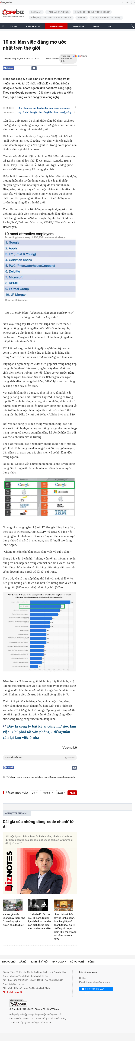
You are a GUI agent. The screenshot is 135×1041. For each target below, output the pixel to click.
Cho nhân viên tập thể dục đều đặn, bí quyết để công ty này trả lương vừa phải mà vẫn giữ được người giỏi (70, 108)
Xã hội (23, 961)
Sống (91, 961)
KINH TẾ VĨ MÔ (33, 26)
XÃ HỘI (14, 26)
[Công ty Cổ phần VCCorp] (18, 1003)
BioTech (81, 17)
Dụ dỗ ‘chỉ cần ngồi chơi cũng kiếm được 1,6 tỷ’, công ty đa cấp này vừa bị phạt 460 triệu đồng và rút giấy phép (73, 112)
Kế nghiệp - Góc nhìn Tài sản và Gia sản (51, 17)
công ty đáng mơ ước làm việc (32, 777)
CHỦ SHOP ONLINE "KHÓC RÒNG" (92, 12)
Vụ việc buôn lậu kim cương (106, 17)
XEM (72, 792)
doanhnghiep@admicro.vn (98, 982)
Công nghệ (77, 961)
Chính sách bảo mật (12, 992)
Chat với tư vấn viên (94, 989)
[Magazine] (6, 2)
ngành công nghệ (66, 777)
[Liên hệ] (34, 68)
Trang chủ (8, 961)
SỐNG (96, 26)
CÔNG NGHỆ (78, 26)
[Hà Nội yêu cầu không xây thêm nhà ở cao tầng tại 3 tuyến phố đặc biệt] (14, 905)
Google (53, 777)
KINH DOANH (56, 26)
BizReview (36, 12)
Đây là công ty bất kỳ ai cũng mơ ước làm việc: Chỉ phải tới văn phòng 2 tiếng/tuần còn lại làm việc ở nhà (39, 732)
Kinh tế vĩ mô (39, 961)
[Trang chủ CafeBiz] (3, 26)
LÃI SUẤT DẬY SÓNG (58, 12)
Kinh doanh (52, 58)
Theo (40, 757)
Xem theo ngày (18, 792)
